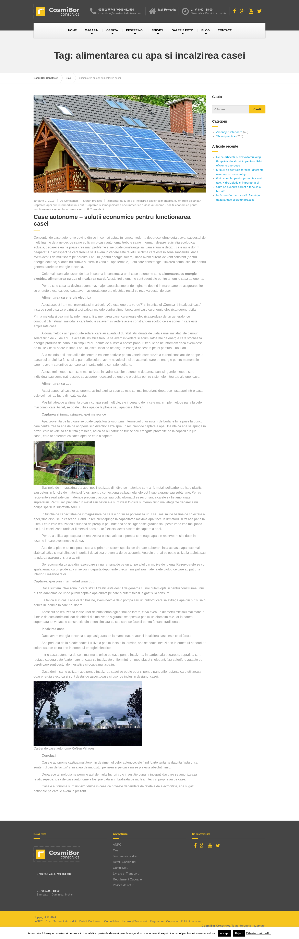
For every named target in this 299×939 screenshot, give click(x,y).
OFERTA (112, 30)
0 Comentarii (95, 209)
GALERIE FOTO (182, 30)
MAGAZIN (91, 30)
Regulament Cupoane (127, 879)
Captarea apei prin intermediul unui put (59, 205)
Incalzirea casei (72, 209)
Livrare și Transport (126, 873)
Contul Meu (120, 867)
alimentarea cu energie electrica (179, 200)
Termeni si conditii (124, 856)
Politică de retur (123, 885)
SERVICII (158, 30)
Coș (115, 850)
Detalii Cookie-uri (124, 862)
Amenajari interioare (229, 132)
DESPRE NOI (134, 30)
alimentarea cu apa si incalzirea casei (131, 200)
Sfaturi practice (92, 200)
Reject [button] (239, 933)
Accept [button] (224, 933)
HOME (72, 30)
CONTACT (225, 30)
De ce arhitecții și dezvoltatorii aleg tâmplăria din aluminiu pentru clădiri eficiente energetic (239, 161)
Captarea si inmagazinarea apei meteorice (113, 205)
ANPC (117, 844)
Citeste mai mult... (258, 933)
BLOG (205, 30)
